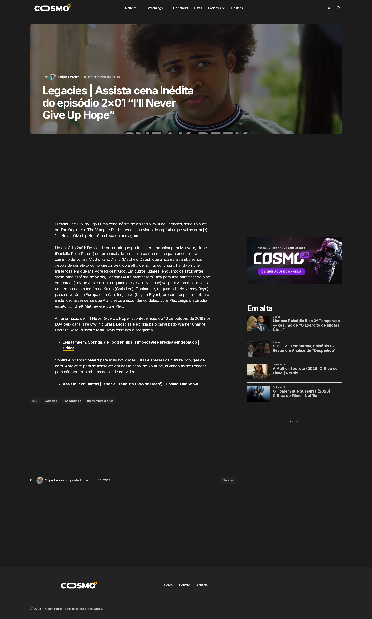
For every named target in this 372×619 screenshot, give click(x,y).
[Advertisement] (133, 181)
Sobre (168, 585)
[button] (329, 8)
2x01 (35, 401)
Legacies (51, 401)
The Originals (72, 401)
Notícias (228, 480)
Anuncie (202, 585)
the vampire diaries (100, 401)
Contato (184, 585)
